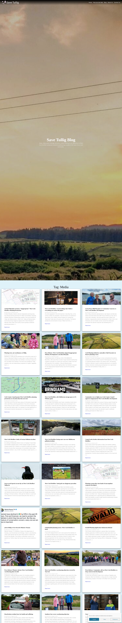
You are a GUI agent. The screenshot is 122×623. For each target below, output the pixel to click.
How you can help (98, 2)
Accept (94, 619)
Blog (105, 2)
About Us (110, 2)
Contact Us (117, 2)
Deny (105, 619)
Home (90, 2)
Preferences (115, 619)
